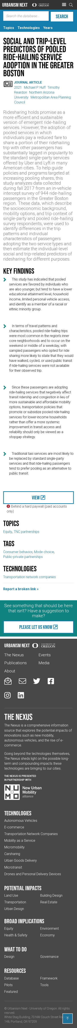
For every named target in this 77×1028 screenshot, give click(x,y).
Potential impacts (22, 888)
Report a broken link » (20, 589)
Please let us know (35, 627)
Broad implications (24, 921)
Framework (49, 978)
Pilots (8, 985)
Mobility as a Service (19, 840)
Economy (47, 935)
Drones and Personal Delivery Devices (32, 874)
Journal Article (28, 82)
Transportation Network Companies (31, 834)
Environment (49, 928)
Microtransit (13, 867)
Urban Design (14, 909)
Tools (44, 985)
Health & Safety (15, 935)
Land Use (11, 895)
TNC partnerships (26, 532)
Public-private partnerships (23, 557)
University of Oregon (43, 1008)
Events (44, 654)
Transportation (15, 902)
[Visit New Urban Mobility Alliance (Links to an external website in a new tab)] (22, 792)
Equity (7, 532)
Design (9, 957)
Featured (11, 992)
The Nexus (14, 654)
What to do (15, 949)
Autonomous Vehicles (20, 821)
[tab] (8, 27)
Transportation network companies (29, 577)
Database (11, 978)
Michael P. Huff (35, 87)
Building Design (51, 895)
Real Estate (48, 902)
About (9, 671)
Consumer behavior (17, 552)
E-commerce (14, 827)
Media (43, 662)
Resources (15, 970)
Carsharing (12, 854)
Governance (49, 957)
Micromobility (14, 847)
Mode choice (44, 552)
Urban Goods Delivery (20, 860)
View (36, 497)
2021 (18, 87)
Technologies (17, 813)
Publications (15, 662)
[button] (64, 5)
